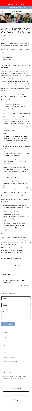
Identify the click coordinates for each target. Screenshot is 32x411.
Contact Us (6, 341)
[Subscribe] (27, 393)
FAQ (4, 346)
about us (5, 383)
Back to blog (17, 265)
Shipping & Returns (9, 357)
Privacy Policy (7, 366)
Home (5, 337)
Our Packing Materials (10, 361)
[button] (2, 11)
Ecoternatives (17, 408)
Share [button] (4, 40)
